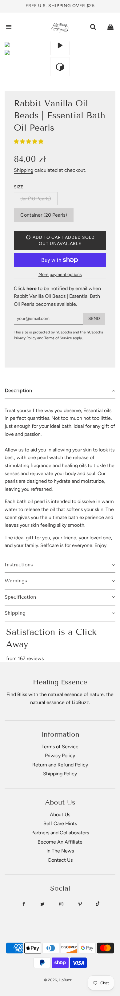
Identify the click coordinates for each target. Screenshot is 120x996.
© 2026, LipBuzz (58, 980)
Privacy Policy (25, 338)
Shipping (23, 170)
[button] (29, 141)
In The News (60, 851)
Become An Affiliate (60, 842)
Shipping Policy (60, 774)
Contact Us (60, 860)
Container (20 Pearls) (43, 215)
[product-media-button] (60, 45)
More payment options (60, 274)
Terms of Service (58, 338)
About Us (60, 814)
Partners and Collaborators (60, 833)
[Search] (93, 27)
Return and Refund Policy (60, 765)
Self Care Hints (60, 823)
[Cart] (110, 27)
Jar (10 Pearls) (35, 199)
